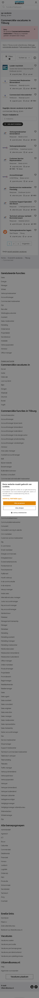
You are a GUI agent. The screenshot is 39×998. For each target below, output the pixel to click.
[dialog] (19, 499)
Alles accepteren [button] (19, 503)
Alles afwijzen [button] (19, 508)
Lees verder (14, 495)
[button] (19, 499)
